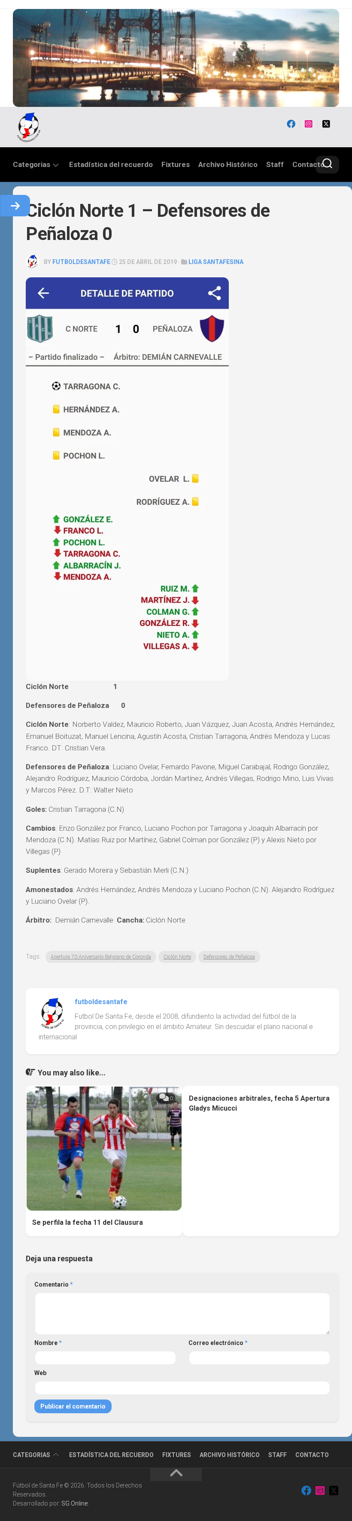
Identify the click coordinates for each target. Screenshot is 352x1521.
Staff (275, 164)
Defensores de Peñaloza (229, 957)
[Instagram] (308, 124)
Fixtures (175, 164)
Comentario (53, 1284)
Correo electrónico (218, 1342)
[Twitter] (326, 124)
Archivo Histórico (228, 164)
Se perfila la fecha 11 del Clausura (87, 1222)
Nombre (48, 1342)
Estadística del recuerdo (111, 164)
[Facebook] (291, 124)
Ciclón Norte (177, 957)
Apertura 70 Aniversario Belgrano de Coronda (101, 957)
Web (40, 1372)
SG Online (74, 1503)
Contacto (308, 164)
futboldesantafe (81, 261)
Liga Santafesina (215, 261)
